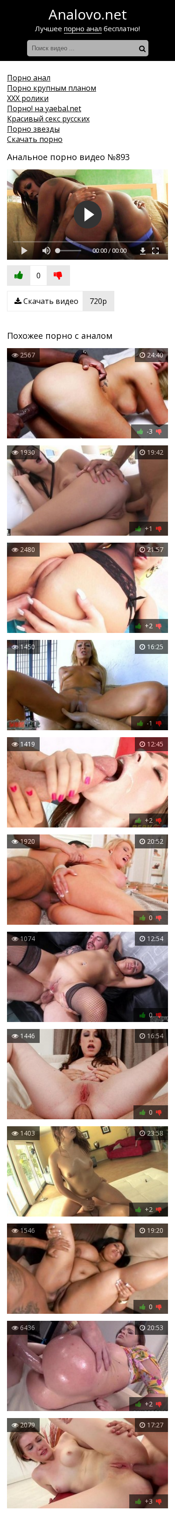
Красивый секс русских (48, 119)
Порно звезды (33, 129)
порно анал (83, 28)
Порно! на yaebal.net (44, 108)
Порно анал (28, 78)
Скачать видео (64, 301)
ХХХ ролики (28, 98)
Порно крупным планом (51, 88)
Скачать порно (35, 139)
